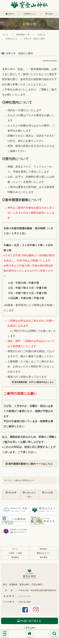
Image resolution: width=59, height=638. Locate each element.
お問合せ (11, 14)
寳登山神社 (29, 4)
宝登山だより (11, 39)
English (50, 14)
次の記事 (49, 492)
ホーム (5, 34)
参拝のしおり (31, 14)
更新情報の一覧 (23, 34)
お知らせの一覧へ (30, 494)
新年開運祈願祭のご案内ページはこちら (31, 463)
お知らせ (41, 34)
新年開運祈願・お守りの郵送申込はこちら (34, 382)
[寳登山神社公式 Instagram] (36, 612)
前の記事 (12, 492)
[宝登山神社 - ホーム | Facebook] (25, 612)
